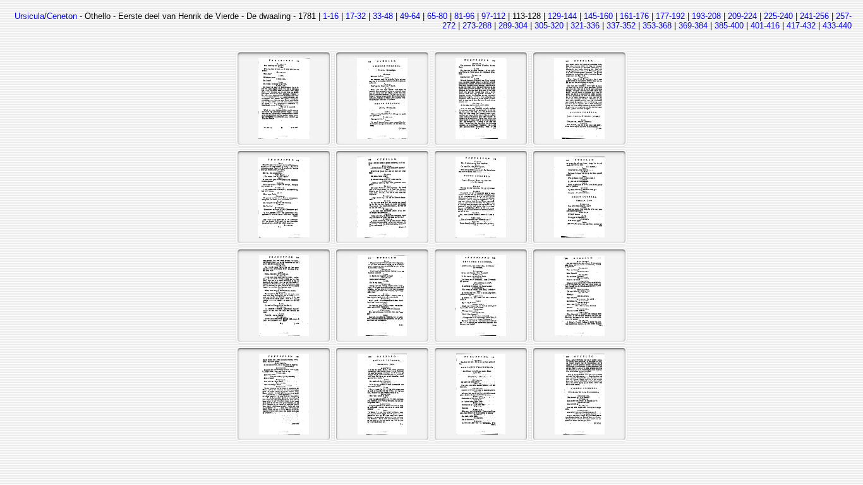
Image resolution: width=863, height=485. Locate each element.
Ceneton (62, 16)
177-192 (670, 16)
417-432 (801, 25)
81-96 (464, 16)
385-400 (729, 25)
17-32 (356, 16)
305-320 (549, 25)
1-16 (331, 16)
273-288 (477, 25)
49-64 (410, 16)
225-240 (778, 16)
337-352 (621, 25)
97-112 (493, 16)
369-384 (693, 25)
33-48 (383, 16)
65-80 (437, 16)
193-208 (706, 16)
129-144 (562, 16)
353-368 (657, 25)
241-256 (814, 16)
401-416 (765, 25)
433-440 (837, 25)
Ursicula (29, 16)
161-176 (634, 16)
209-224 (742, 16)
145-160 (598, 16)
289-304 (513, 25)
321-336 (585, 25)
